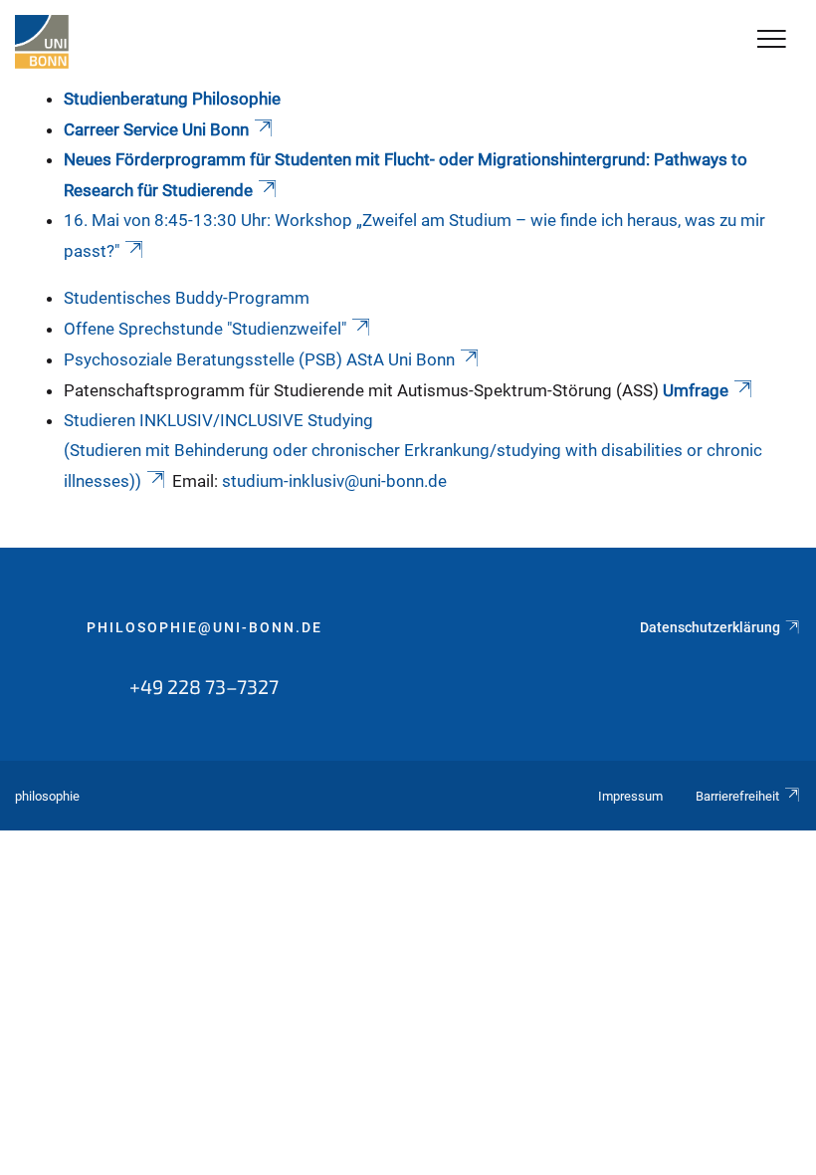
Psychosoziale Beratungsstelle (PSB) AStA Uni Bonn (259, 359)
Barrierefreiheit (737, 796)
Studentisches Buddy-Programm (186, 298)
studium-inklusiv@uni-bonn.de (334, 481)
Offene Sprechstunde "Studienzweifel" (205, 329)
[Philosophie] (42, 42)
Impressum (630, 796)
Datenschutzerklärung (710, 627)
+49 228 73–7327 (204, 686)
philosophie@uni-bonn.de (204, 627)
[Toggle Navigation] (771, 40)
